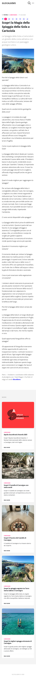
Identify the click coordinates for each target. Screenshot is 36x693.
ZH (23, 19)
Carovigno (13, 15)
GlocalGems (17, 379)
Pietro (6, 15)
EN (9, 19)
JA (27, 19)
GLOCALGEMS (9, 3)
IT (5, 19)
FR (20, 19)
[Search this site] (29, 3)
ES (12, 19)
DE (16, 19)
